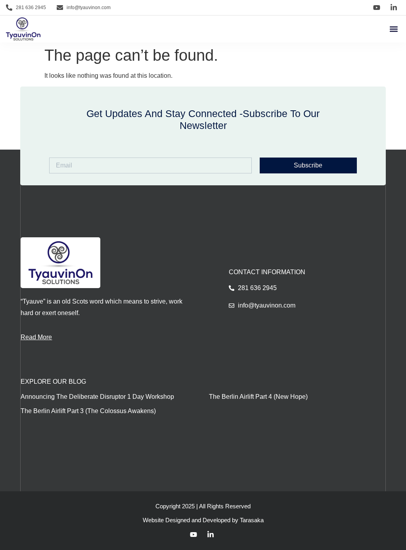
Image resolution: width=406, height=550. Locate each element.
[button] (393, 29)
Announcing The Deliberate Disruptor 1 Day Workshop (97, 396)
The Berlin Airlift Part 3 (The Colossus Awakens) (88, 411)
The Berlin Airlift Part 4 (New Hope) (258, 396)
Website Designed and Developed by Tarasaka (203, 520)
